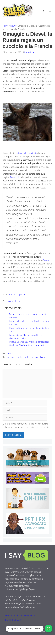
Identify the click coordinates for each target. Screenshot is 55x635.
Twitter (46, 260)
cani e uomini (23, 357)
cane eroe (11, 357)
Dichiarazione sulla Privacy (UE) (20, 615)
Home (5, 25)
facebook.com (14, 301)
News (13, 25)
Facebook (15, 177)
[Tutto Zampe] (17, 10)
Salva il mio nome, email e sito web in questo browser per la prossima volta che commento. (27, 425)
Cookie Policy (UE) (13, 620)
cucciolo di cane (38, 357)
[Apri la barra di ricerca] (43, 11)
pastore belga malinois (26, 152)
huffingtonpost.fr (17, 294)
